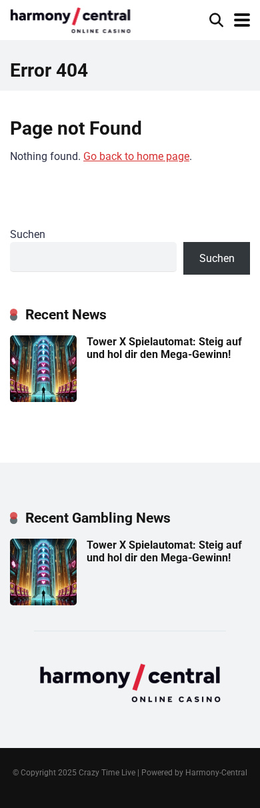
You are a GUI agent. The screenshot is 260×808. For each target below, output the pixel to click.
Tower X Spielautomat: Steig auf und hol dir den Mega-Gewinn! (164, 348)
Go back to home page (136, 156)
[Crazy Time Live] (70, 18)
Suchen (27, 234)
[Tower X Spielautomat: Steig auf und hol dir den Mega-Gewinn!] (43, 398)
